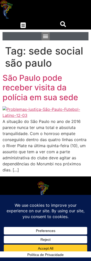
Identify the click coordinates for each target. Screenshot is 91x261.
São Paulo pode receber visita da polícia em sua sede (40, 87)
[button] (23, 25)
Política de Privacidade (45, 255)
